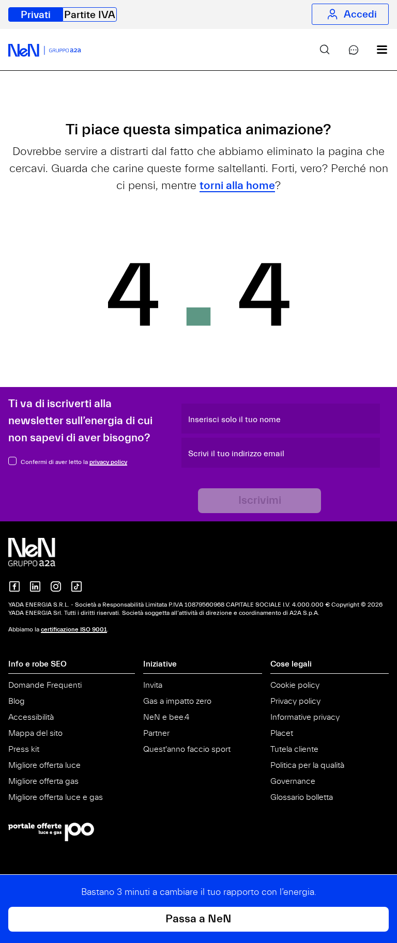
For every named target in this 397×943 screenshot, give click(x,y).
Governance (292, 781)
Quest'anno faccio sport (187, 749)
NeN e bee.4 (166, 717)
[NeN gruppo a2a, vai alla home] (42, 551)
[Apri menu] (374, 49)
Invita (152, 685)
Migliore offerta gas (43, 781)
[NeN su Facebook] (14, 586)
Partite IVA (89, 15)
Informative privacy (305, 717)
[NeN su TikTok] (76, 586)
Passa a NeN (198, 919)
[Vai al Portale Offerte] (198, 832)
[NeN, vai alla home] (44, 49)
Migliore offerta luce (44, 765)
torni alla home (237, 185)
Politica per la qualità (307, 765)
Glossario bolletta (301, 797)
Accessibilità (31, 717)
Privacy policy (295, 701)
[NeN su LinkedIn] (35, 586)
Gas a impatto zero (177, 701)
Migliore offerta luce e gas (55, 797)
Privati (36, 15)
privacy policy (108, 462)
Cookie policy (294, 685)
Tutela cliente (294, 749)
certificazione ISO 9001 (74, 629)
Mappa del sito (35, 733)
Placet (281, 733)
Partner (156, 733)
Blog (16, 701)
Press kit (23, 749)
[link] (316, 49)
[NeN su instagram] (56, 586)
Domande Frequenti (45, 685)
